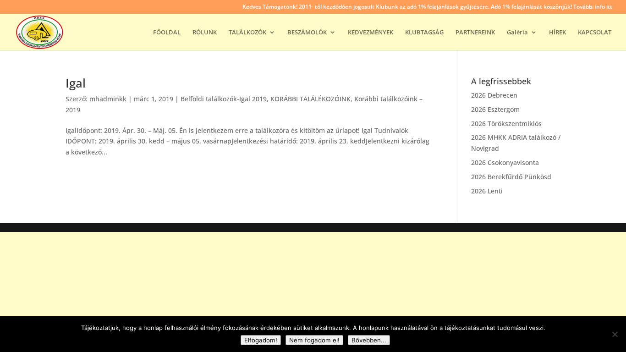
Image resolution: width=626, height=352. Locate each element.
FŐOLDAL (167, 32)
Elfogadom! (260, 340)
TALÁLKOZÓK (247, 32)
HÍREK (557, 32)
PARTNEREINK (475, 32)
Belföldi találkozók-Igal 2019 (224, 98)
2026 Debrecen (494, 95)
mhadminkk (107, 98)
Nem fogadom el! (314, 340)
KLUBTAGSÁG (424, 32)
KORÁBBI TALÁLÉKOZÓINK (310, 98)
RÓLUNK (204, 32)
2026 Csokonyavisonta (505, 162)
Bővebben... (368, 340)
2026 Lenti (487, 191)
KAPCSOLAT (594, 32)
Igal (76, 83)
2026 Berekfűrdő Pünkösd (511, 176)
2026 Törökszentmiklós (506, 123)
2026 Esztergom (495, 109)
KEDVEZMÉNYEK (370, 32)
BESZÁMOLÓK (307, 32)
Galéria (517, 32)
